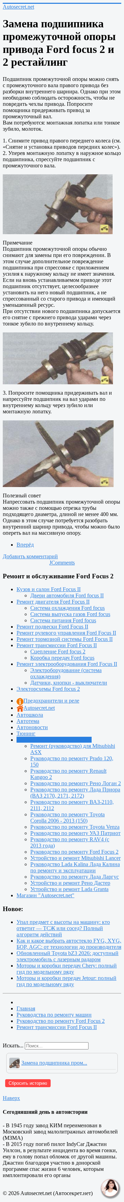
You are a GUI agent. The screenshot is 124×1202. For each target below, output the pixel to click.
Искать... (13, 1045)
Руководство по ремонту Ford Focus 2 (74, 852)
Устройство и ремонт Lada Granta (69, 889)
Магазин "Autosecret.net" (45, 895)
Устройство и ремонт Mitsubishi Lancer (75, 858)
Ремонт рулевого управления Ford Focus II (66, 633)
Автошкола (30, 715)
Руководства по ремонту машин (54, 740)
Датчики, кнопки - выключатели (68, 683)
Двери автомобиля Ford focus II (67, 595)
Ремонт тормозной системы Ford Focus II (65, 639)
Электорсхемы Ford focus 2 (48, 689)
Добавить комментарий (30, 556)
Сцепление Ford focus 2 (57, 651)
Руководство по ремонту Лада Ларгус (74, 877)
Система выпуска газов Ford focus (70, 614)
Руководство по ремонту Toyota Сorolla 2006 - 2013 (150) (67, 817)
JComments (62, 563)
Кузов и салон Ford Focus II (49, 589)
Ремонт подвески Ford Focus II (52, 627)
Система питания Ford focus (63, 620)
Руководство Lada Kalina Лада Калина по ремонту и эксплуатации (75, 867)
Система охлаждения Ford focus (67, 608)
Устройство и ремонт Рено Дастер (70, 883)
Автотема (28, 721)
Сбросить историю (28, 1083)
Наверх (11, 1098)
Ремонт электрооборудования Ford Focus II (67, 664)
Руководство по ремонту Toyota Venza (75, 827)
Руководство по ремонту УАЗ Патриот (75, 833)
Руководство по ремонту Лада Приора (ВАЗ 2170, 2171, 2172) (75, 793)
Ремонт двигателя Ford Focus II (53, 602)
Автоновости (32, 727)
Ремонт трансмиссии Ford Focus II (57, 645)
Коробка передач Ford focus (62, 658)
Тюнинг (26, 733)
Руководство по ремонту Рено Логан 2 (75, 783)
